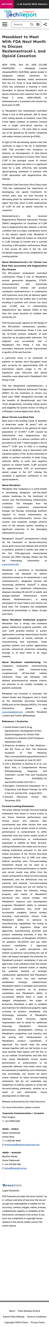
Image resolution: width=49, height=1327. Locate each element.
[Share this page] (45, 24)
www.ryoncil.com (10, 564)
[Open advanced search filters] (38, 24)
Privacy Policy (38, 1322)
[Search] (31, 24)
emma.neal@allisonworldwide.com (22, 1144)
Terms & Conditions (36, 1316)
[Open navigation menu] (4, 24)
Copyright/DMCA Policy (16, 1322)
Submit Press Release (13, 1316)
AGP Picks (7, 4)
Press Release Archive (29, 1311)
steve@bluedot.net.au (15, 1168)
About (12, 1311)
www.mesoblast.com (12, 712)
